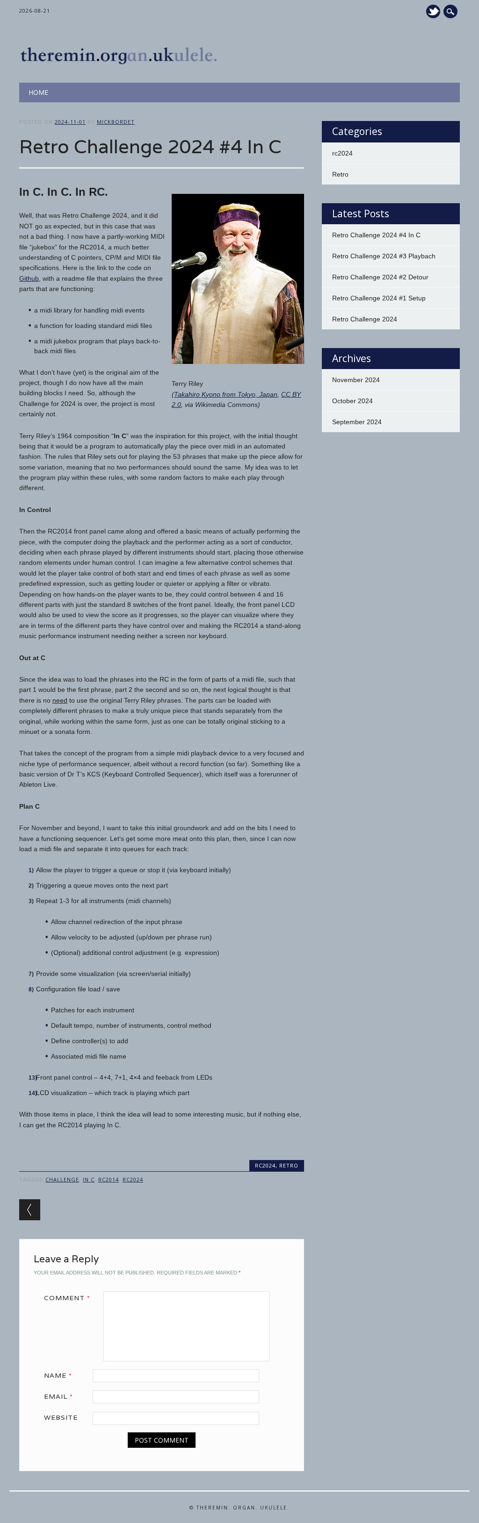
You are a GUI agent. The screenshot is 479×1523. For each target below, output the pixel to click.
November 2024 (356, 380)
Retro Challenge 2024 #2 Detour (380, 277)
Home (38, 92)
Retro (288, 1165)
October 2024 (352, 401)
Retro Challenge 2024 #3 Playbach (383, 256)
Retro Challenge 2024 (364, 319)
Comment (67, 1298)
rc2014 (108, 1179)
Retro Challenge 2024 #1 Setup (379, 298)
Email (58, 1396)
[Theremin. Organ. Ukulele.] (122, 63)
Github (29, 278)
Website (61, 1417)
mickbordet (116, 121)
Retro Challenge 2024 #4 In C (376, 235)
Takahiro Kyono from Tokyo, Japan (225, 394)
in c (88, 1179)
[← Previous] (29, 1209)
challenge (62, 1179)
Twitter (433, 11)
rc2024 (265, 1165)
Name (58, 1375)
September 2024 (357, 422)
